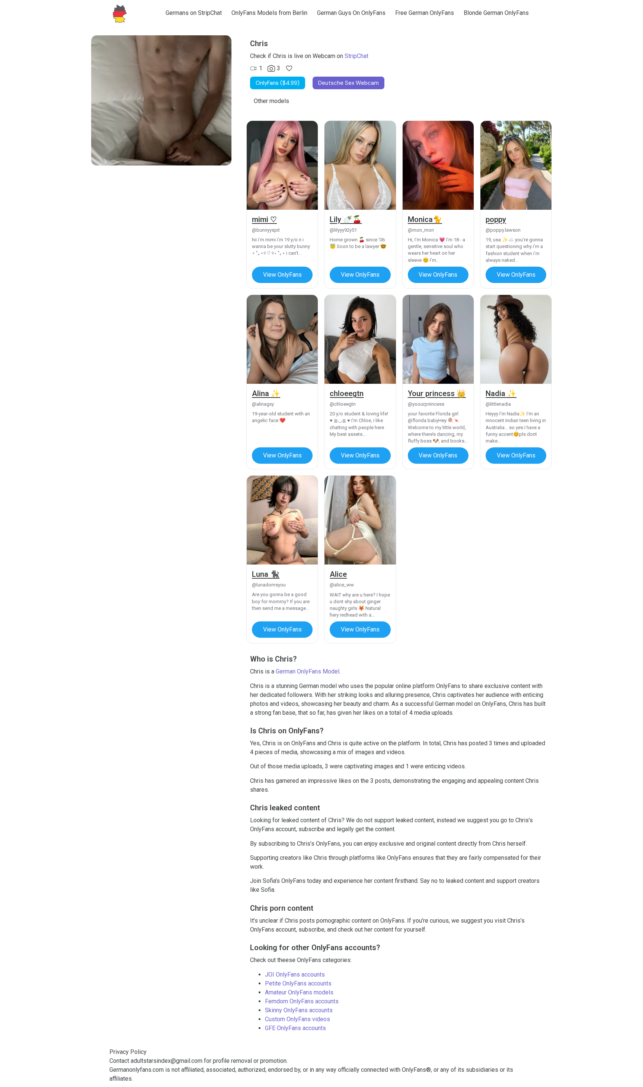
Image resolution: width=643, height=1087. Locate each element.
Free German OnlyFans (424, 12)
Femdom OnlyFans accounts (302, 1001)
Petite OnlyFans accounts (298, 983)
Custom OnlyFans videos (297, 1019)
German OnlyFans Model (307, 671)
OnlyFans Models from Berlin (269, 12)
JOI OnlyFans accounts (295, 974)
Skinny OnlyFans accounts (299, 1010)
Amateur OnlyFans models (299, 992)
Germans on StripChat (194, 12)
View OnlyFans (282, 274)
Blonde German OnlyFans (496, 12)
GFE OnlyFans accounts (295, 1028)
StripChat (356, 56)
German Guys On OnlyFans (351, 12)
